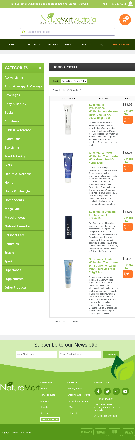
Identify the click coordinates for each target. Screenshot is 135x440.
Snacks (9, 252)
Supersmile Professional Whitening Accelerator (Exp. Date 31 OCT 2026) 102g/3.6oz (103, 111)
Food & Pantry (15, 156)
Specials (44, 401)
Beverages (12, 95)
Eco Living (12, 147)
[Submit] (23, 31)
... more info (128, 112)
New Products (47, 394)
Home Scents (14, 200)
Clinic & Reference (18, 130)
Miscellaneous (15, 217)
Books (9, 112)
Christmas (12, 121)
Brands (44, 407)
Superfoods (13, 270)
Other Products (16, 287)
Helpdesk (72, 413)
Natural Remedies (18, 226)
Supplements (14, 279)
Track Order (121, 44)
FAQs (70, 407)
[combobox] (67, 32)
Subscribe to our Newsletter (66, 345)
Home (9, 182)
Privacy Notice (75, 388)
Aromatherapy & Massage (23, 86)
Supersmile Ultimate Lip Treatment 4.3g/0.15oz (102, 215)
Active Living (14, 77)
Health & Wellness (18, 174)
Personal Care (15, 235)
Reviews (44, 413)
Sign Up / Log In (119, 4)
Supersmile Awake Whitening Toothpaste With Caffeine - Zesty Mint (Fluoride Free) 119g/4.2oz (103, 266)
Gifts (8, 165)
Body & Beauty (15, 104)
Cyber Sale (12, 139)
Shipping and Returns (79, 394)
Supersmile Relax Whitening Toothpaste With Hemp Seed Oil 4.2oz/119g (103, 157)
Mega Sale (12, 209)
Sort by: (57, 81)
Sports (9, 261)
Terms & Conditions (78, 401)
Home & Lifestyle (17, 191)
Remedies (12, 244)
